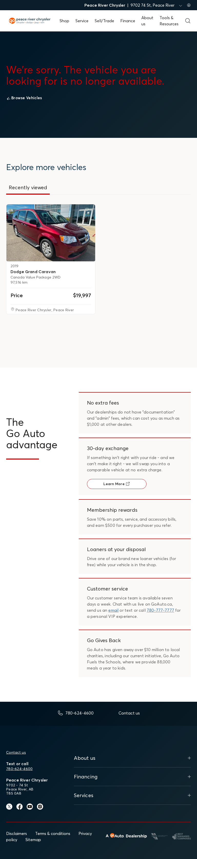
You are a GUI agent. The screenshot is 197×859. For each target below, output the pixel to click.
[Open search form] (188, 21)
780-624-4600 (19, 768)
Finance (127, 20)
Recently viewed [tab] (28, 187)
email (113, 610)
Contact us (16, 752)
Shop (64, 20)
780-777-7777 (160, 610)
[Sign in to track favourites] (88, 210)
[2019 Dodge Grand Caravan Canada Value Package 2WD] (50, 232)
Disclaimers (16, 833)
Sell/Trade (104, 20)
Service (81, 20)
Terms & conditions (52, 833)
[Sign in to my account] (189, 5)
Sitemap (33, 839)
